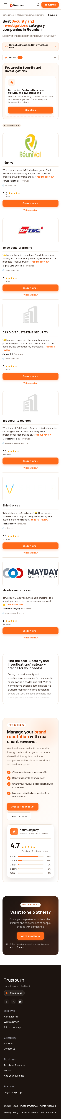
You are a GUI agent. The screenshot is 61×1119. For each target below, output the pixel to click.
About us (9, 1043)
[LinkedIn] (20, 1001)
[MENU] (5, 4)
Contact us (9, 1048)
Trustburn (14, 980)
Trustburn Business (14, 1065)
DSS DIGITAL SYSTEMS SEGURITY (25, 332)
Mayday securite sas (17, 590)
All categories (11, 1016)
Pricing (7, 1070)
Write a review (30, 210)
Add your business (14, 1075)
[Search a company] (38, 5)
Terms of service (29, 1112)
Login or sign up (13, 1092)
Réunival (8, 163)
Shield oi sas (11, 505)
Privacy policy (11, 1112)
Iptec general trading (17, 247)
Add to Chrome (17, 947)
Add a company (12, 1027)
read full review (45, 176)
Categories (8, 14)
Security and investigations (30, 14)
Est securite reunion (17, 420)
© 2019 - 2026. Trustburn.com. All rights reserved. (30, 1105)
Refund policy (48, 1112)
